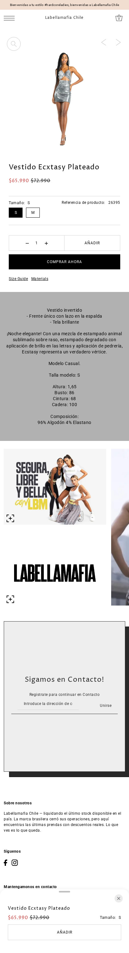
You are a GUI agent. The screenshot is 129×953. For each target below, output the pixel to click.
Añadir (92, 243)
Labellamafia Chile (64, 18)
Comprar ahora (64, 262)
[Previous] (103, 42)
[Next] (118, 42)
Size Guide (18, 279)
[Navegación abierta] (11, 18)
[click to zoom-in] (14, 44)
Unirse (105, 705)
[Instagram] (15, 863)
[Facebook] (5, 863)
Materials (40, 279)
